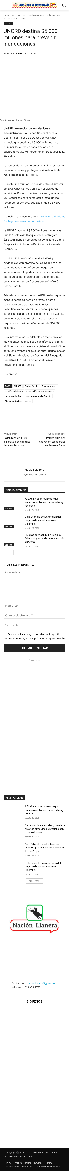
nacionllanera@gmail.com (42, 983)
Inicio (6, 15)
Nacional (16, 15)
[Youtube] (51, 1012)
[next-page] (11, 552)
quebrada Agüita (13, 396)
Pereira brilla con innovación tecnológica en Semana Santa (52, 441)
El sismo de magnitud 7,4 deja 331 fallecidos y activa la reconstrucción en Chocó (44, 538)
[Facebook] (18, 62)
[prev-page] (6, 552)
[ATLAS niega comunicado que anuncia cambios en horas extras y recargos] (13, 503)
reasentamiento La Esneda (38, 396)
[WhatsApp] (34, 62)
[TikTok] (34, 1012)
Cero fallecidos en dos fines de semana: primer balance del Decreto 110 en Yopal (45, 848)
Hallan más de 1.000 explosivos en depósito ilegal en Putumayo (17, 441)
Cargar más (33, 880)
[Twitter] (26, 62)
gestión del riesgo (14, 391)
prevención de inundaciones (40, 391)
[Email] (42, 62)
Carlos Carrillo (32, 386)
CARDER (17, 386)
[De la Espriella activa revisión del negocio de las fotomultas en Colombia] (13, 521)
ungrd (28, 401)
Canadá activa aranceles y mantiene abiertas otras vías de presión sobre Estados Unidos (45, 829)
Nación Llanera (14, 53)
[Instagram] (25, 1012)
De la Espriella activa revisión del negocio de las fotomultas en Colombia (43, 520)
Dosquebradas (49, 386)
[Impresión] (50, 62)
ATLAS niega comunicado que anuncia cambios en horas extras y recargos (44, 502)
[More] (59, 62)
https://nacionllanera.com (34, 474)
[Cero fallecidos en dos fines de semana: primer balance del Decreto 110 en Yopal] (13, 849)
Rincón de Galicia (13, 401)
